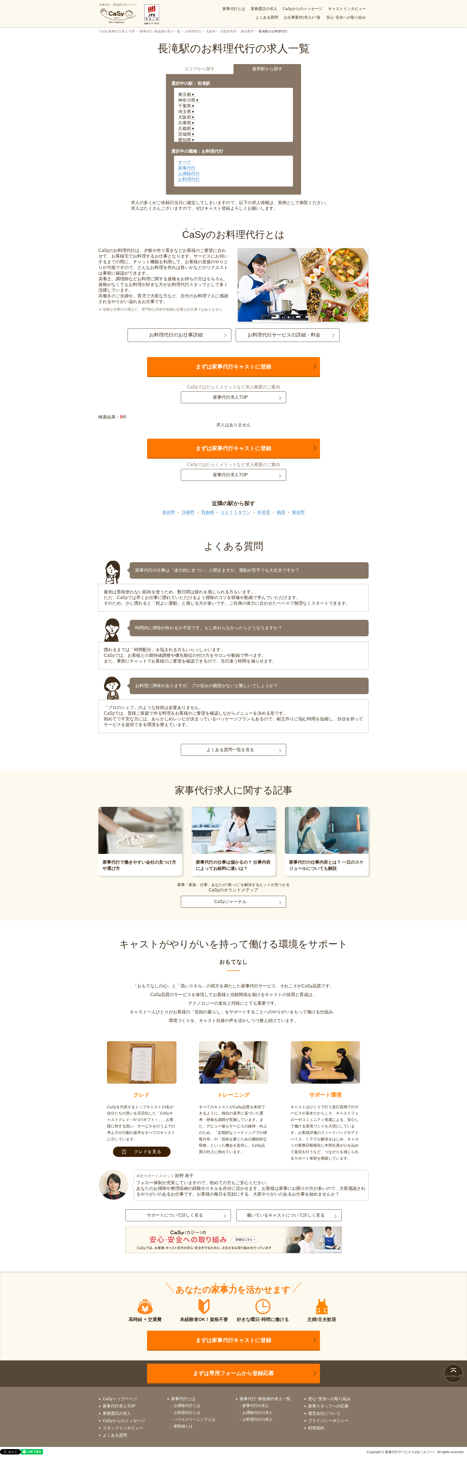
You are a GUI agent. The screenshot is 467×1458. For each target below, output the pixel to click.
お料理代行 (193, 31)
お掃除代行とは (187, 1405)
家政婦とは (183, 1426)
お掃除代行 (189, 173)
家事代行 (186, 168)
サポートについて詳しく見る (175, 1215)
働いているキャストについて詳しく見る (286, 1215)
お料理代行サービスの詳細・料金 (284, 335)
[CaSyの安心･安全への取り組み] (233, 1240)
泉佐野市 (247, 31)
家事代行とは (233, 8)
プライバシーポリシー (328, 1420)
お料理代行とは (187, 1412)
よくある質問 (266, 17)
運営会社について (324, 1413)
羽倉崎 (207, 512)
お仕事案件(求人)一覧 (302, 17)
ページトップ (453, 1376)
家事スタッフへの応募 (328, 1406)
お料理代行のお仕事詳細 (176, 335)
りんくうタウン (236, 512)
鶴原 (281, 512)
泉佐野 (168, 512)
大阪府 (210, 31)
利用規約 (316, 1428)
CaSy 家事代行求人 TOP (117, 31)
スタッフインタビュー (123, 1428)
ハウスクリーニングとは (194, 1419)
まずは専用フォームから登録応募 (233, 1373)
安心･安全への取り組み (346, 17)
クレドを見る (147, 1151)
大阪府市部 (228, 31)
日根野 (188, 512)
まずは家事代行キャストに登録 (233, 367)
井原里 (263, 512)
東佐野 (298, 512)
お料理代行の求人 (257, 1419)
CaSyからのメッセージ (302, 8)
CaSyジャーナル (230, 901)
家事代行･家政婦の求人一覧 (160, 31)
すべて (184, 162)
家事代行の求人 (255, 1405)
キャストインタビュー (347, 8)
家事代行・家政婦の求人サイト (118, 4)
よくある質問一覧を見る (230, 749)
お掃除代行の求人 (257, 1412)
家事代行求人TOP (230, 397)
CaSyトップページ (120, 1398)
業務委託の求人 (264, 8)
